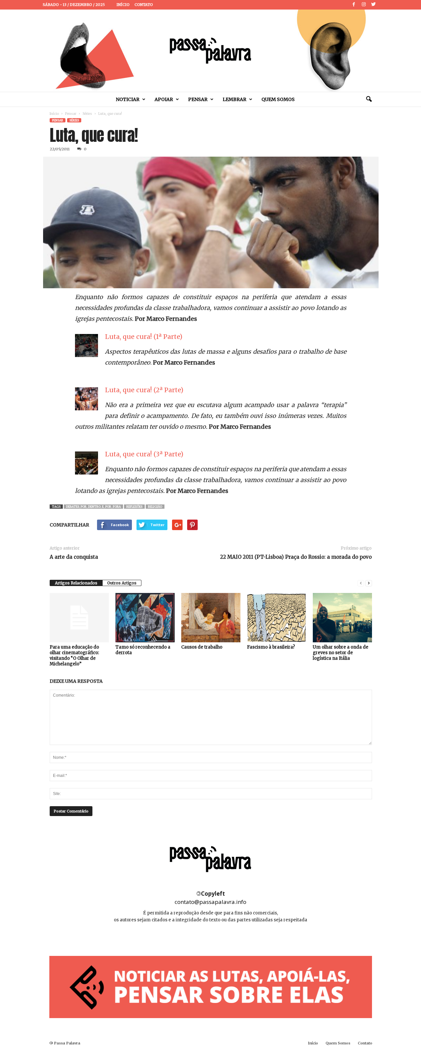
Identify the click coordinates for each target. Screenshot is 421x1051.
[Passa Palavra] (210, 50)
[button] (368, 99)
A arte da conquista (74, 557)
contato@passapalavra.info (210, 902)
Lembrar (234, 99)
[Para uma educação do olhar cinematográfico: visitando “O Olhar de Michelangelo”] (79, 617)
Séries (87, 114)
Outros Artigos (121, 582)
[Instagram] (364, 5)
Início (123, 4)
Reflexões (134, 506)
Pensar (198, 99)
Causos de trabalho (201, 647)
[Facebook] (354, 5)
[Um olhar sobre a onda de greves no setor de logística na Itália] (342, 617)
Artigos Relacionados (76, 582)
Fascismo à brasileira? (271, 647)
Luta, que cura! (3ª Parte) (144, 454)
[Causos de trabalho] (210, 617)
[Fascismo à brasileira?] (276, 617)
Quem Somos (278, 99)
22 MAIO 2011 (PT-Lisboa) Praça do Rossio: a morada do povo (296, 557)
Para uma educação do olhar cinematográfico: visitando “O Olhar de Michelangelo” (74, 655)
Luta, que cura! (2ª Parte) (144, 390)
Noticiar (127, 99)
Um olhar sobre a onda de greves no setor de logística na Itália (340, 652)
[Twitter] (374, 5)
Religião (155, 506)
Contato (144, 4)
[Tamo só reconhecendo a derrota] (145, 617)
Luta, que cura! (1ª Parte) (143, 337)
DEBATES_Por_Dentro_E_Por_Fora (93, 506)
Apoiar (164, 99)
